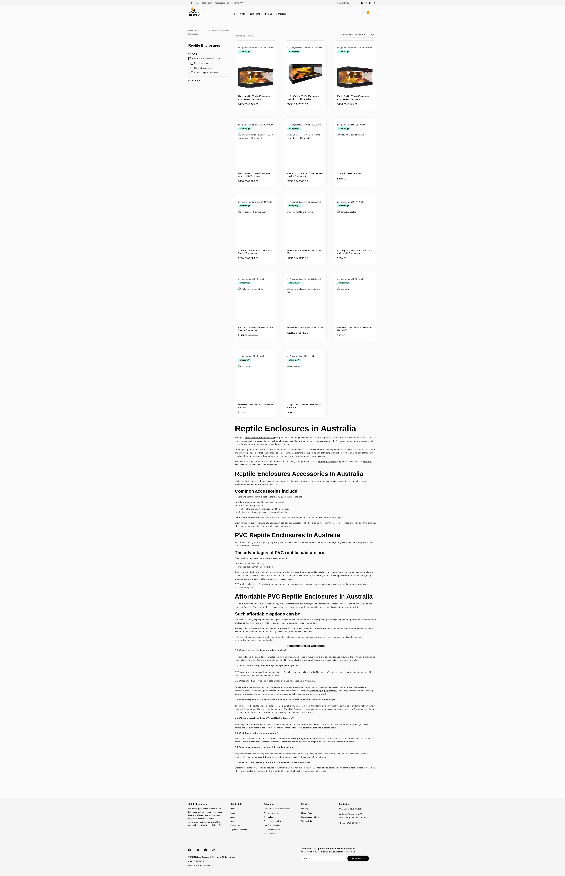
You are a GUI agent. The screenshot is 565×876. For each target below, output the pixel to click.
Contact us (281, 14)
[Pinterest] (370, 3)
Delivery (194, 3)
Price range (194, 80)
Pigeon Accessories (272, 834)
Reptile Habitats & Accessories (208, 30)
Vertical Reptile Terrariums (206, 72)
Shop (242, 14)
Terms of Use (239, 3)
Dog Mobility (269, 817)
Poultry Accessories (272, 821)
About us (268, 14)
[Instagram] (366, 3)
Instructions (254, 14)
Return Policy (206, 3)
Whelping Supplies (271, 813)
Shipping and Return (223, 3)
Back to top (364, 797)
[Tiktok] (374, 3)
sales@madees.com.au (355, 817)
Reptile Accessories (203, 63)
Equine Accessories (238, 829)
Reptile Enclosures (203, 68)
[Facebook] (362, 3)
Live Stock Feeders (272, 825)
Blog (232, 821)
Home (234, 14)
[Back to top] (364, 795)
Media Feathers (228, 857)
